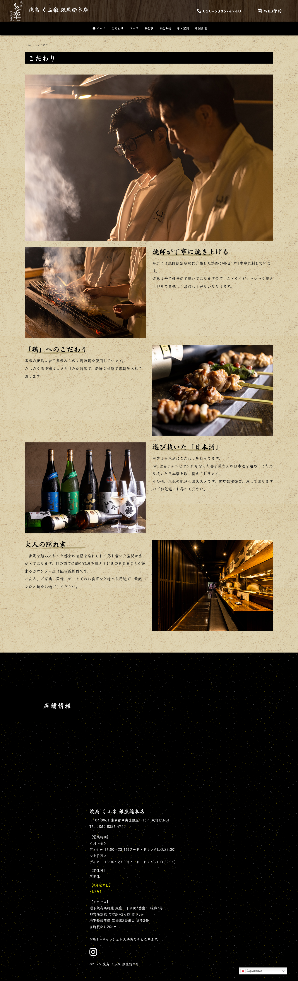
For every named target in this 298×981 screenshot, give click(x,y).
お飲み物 (165, 28)
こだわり (117, 28)
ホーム (101, 28)
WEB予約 (273, 10)
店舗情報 (201, 28)
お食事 (148, 28)
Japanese (254, 970)
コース (134, 28)
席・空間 (183, 28)
